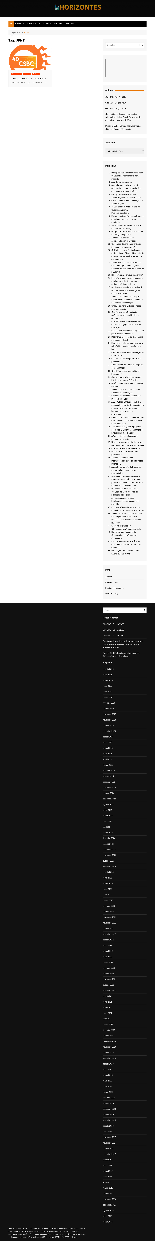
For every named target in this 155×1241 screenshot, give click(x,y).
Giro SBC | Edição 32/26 (115, 103)
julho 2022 (107, 945)
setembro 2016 (109, 1205)
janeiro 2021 (108, 1036)
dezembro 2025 (109, 714)
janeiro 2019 (108, 1115)
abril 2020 (107, 1086)
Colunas (30, 24)
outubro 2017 (108, 1148)
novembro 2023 (109, 855)
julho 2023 (107, 878)
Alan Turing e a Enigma (121, 182)
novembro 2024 (109, 788)
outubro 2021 (108, 985)
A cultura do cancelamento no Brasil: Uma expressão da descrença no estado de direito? (127, 290)
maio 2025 (107, 754)
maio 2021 (107, 1013)
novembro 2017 (109, 1143)
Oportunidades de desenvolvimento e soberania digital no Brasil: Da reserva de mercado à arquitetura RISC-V (123, 117)
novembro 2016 (109, 1199)
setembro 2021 (109, 990)
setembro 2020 (109, 1058)
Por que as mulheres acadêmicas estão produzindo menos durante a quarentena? (126, 544)
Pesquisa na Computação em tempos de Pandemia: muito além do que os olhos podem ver (127, 420)
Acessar (108, 577)
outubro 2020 (108, 1053)
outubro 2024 (108, 793)
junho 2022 (108, 951)
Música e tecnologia (120, 213)
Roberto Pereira (19, 83)
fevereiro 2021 (109, 1030)
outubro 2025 (108, 726)
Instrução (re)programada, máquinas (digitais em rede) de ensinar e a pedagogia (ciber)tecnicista (127, 281)
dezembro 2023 (109, 850)
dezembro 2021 (109, 979)
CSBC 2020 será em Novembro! (28, 78)
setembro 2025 (109, 731)
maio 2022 (107, 957)
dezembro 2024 (109, 782)
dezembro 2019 (109, 1109)
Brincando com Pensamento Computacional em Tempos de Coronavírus (124, 535)
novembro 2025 (109, 720)
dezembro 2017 (109, 1137)
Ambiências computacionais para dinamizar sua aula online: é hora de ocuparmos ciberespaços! (127, 300)
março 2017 (108, 1188)
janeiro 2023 (108, 912)
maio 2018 (107, 1131)
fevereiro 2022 (109, 968)
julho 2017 (107, 1165)
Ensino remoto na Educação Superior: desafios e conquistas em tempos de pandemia (127, 219)
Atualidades (44, 24)
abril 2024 (107, 827)
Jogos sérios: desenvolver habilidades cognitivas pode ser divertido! (125, 501)
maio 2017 (107, 1177)
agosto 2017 (108, 1160)
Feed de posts (111, 582)
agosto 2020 (108, 1064)
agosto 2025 (108, 737)
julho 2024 (107, 810)
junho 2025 (108, 748)
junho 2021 (108, 1007)
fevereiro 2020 (109, 1098)
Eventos (27, 74)
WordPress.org (111, 594)
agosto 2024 (108, 804)
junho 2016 (108, 1222)
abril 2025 (107, 759)
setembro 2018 (109, 1120)
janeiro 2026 (108, 709)
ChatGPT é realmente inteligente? (126, 448)
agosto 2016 (108, 1211)
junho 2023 (108, 883)
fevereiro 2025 (109, 771)
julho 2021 (107, 1002)
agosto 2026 (108, 669)
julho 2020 (107, 1070)
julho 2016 (107, 1216)
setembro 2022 (109, 934)
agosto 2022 (108, 940)
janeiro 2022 (108, 974)
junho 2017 (108, 1171)
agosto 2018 (108, 1126)
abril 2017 (107, 1182)
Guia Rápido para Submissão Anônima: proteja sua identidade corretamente (125, 315)
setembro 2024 (109, 799)
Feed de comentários (114, 588)
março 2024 (108, 833)
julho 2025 (107, 742)
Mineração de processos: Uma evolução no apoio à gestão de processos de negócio (124, 492)
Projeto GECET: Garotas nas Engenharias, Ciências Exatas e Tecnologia (123, 127)
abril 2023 (107, 895)
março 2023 (108, 900)
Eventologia (16, 74)
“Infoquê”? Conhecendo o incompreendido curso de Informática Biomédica (127, 461)
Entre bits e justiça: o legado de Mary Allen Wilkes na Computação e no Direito (127, 346)
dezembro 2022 (109, 917)
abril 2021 (107, 1019)
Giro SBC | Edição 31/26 (115, 108)
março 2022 (108, 962)
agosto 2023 (108, 872)
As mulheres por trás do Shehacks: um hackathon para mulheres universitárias (126, 470)
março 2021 (108, 1024)
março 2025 (108, 765)
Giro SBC (70, 24)
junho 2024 (108, 816)
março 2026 (108, 697)
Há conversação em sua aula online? (127, 275)
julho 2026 (107, 675)
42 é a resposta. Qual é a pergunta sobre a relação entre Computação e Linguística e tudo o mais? (127, 430)
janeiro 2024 (108, 844)
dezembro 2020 (109, 1041)
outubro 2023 (108, 861)
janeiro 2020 (108, 1103)
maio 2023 (107, 889)
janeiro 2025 (108, 776)
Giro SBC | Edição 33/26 (115, 97)
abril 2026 (107, 692)
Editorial (18, 24)
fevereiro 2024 (109, 838)
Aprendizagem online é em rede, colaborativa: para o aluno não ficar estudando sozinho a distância (126, 188)
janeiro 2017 (108, 1194)
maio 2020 (107, 1081)
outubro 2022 (108, 929)
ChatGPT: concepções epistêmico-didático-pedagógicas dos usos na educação (126, 324)
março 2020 (108, 1092)
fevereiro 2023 (109, 906)
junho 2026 (108, 680)
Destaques (58, 24)
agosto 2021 (108, 996)
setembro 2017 (109, 1154)
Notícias (36, 74)
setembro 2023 (109, 866)
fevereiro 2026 (109, 703)
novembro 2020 (109, 1047)
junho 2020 (108, 1075)
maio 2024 (107, 821)
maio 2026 (107, 686)
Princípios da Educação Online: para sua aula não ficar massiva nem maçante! (127, 176)
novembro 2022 (109, 923)
